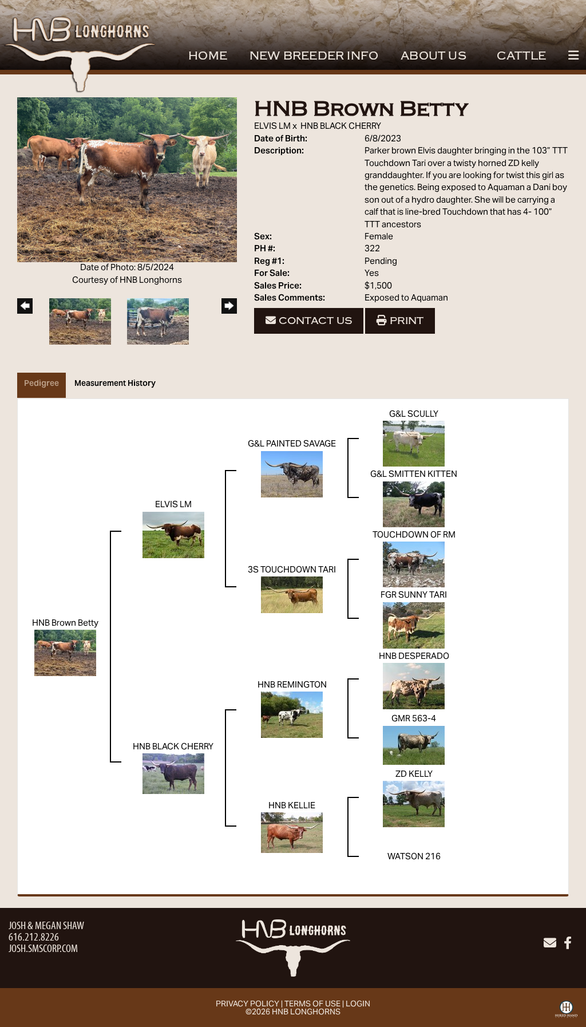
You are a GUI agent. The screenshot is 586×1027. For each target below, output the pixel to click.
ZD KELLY (414, 774)
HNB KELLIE (291, 806)
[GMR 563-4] (414, 745)
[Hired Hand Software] (566, 1013)
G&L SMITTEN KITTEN (413, 474)
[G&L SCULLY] (414, 443)
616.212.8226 (34, 936)
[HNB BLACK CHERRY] (173, 774)
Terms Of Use (312, 1004)
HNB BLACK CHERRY (340, 126)
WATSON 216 (414, 857)
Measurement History (115, 384)
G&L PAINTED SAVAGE (292, 444)
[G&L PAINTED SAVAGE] (292, 474)
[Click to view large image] (127, 180)
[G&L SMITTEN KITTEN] (414, 504)
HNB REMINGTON (292, 685)
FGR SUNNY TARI (414, 595)
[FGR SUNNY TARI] (414, 625)
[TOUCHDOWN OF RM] (414, 564)
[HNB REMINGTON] (292, 714)
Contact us (314, 321)
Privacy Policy (247, 1004)
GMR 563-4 (413, 719)
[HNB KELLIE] (292, 833)
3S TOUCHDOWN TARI (292, 570)
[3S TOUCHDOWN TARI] (292, 595)
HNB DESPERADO (414, 656)
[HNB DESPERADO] (414, 686)
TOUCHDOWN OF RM (414, 535)
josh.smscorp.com (43, 948)
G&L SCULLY (413, 414)
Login (358, 1004)
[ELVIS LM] (173, 535)
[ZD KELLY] (414, 804)
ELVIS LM (272, 126)
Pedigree (41, 384)
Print (405, 321)
